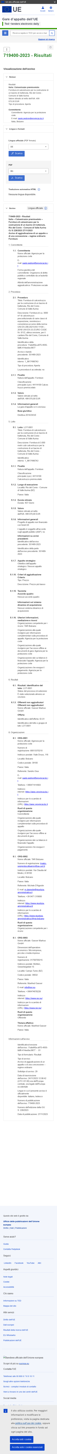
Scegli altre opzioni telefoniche (16, 1381)
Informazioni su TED (12, 1301)
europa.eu (24, 1363)
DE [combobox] (12, 147)
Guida (6, 1244)
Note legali (8, 1277)
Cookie (6, 1282)
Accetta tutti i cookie (21, 1439)
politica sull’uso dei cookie (28, 1423)
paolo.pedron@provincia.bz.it (31, 118)
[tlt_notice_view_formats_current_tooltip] (45, 208)
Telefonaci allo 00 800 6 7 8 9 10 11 (18, 1376)
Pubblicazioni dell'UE (12, 1340)
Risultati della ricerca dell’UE (15, 1330)
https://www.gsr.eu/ (33, 998)
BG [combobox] (12, 171)
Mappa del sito (9, 1306)
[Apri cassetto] (7, 49)
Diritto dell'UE (9, 1320)
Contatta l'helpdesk (11, 1249)
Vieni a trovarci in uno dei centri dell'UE (20, 1392)
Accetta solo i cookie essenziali (27, 1447)
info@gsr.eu (29, 987)
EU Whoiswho (9, 1335)
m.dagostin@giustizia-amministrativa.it (31, 891)
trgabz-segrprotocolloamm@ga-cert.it (32, 864)
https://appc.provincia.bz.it (33, 793)
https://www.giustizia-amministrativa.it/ (31, 904)
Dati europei (8, 1325)
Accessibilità (8, 1287)
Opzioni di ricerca (46, 39)
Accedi (42, 11)
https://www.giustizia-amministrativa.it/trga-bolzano (31, 917)
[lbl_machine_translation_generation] (39, 189)
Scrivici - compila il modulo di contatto (19, 1386)
